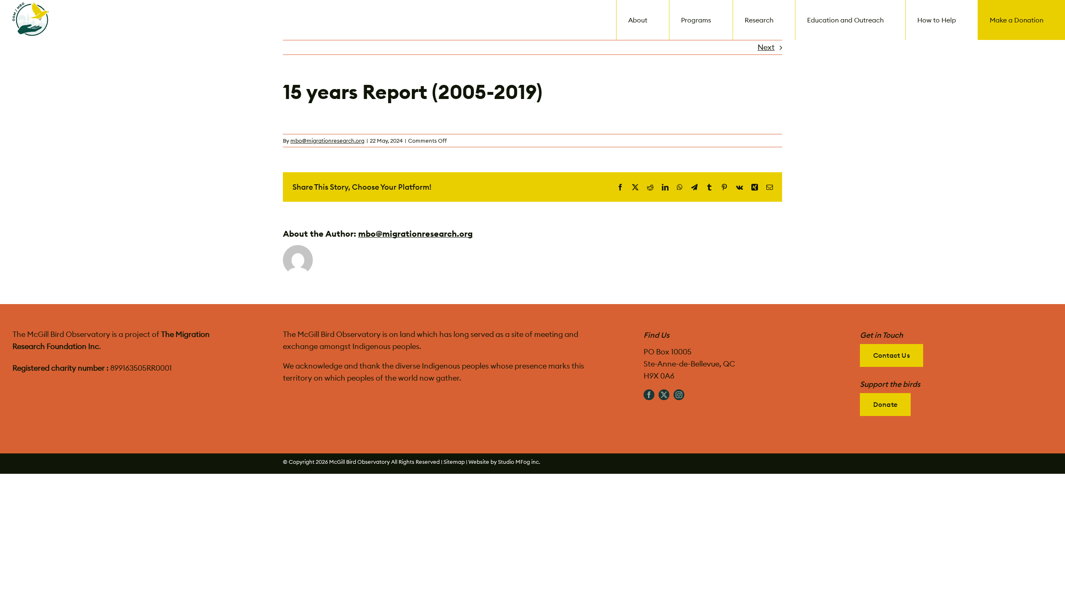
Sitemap (454, 461)
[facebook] (649, 394)
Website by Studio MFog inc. (504, 461)
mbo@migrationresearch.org (327, 140)
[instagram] (679, 394)
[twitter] (664, 394)
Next (766, 47)
